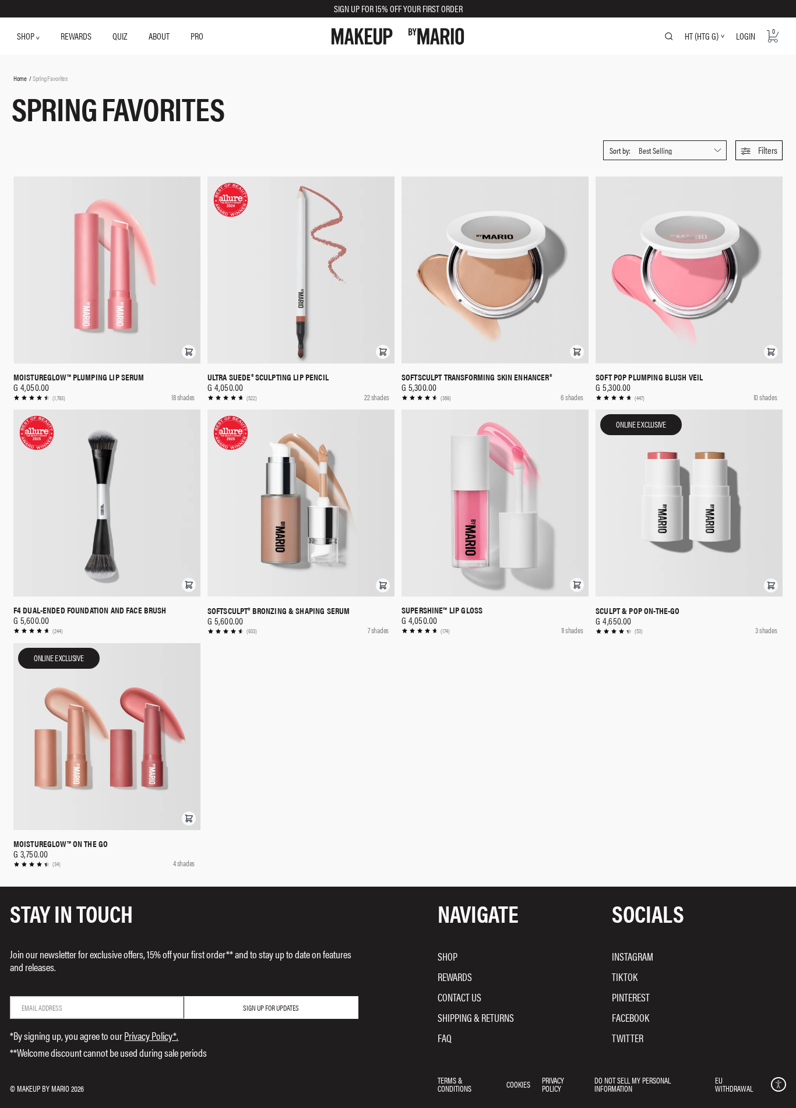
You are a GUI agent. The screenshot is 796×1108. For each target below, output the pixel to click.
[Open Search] (669, 36)
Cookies (518, 1084)
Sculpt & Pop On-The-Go (637, 610)
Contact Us (459, 997)
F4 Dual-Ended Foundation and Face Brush (90, 610)
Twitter (627, 1038)
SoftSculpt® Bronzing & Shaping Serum (278, 610)
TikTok (624, 976)
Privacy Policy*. (151, 1035)
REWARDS (76, 36)
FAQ (445, 1038)
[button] (759, 150)
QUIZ (119, 36)
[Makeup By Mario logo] (398, 36)
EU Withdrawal (734, 1084)
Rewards (455, 976)
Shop (447, 956)
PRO (197, 36)
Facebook (630, 1017)
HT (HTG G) (701, 36)
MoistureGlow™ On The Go (60, 843)
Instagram (632, 956)
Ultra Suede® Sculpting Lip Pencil (268, 377)
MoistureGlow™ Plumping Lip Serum (79, 377)
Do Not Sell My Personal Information (632, 1084)
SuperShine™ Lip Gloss (441, 610)
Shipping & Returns (476, 1017)
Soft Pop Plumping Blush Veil (649, 377)
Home (20, 78)
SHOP (26, 36)
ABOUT (159, 36)
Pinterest (631, 997)
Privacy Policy (553, 1084)
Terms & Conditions (454, 1084)
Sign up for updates (271, 1007)
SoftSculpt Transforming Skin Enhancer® (476, 377)
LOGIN (745, 36)
